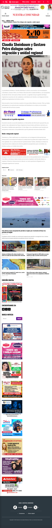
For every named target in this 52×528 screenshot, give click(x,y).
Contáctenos (22, 513)
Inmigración (33, 2)
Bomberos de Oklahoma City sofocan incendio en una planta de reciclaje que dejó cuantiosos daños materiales (13, 254)
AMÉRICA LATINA (6, 40)
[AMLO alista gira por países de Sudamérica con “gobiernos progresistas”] (42, 181)
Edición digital (31, 513)
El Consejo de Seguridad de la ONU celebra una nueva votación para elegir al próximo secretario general (38, 254)
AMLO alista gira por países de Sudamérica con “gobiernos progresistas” (41, 188)
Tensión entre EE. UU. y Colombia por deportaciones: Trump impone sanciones (25, 188)
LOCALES (4, 252)
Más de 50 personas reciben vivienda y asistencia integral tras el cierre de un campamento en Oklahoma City (38, 274)
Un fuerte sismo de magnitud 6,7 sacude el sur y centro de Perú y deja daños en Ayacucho (13, 273)
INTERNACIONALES (5, 228)
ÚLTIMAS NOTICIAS (16, 40)
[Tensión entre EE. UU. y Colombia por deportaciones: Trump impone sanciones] (25, 181)
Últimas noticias (25, 2)
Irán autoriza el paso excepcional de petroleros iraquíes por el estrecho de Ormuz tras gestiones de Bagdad (24, 231)
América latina (41, 2)
